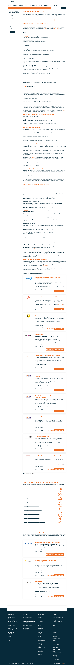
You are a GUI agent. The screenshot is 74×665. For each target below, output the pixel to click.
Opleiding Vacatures (56, 644)
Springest (54, 626)
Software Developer (41, 648)
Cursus (25, 81)
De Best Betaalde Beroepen (27, 617)
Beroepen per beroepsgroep (13, 615)
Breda (11, 23)
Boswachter (40, 629)
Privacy (31, 663)
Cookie (22, 663)
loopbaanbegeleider (27, 25)
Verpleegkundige (40, 641)
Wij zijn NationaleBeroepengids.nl (58, 630)
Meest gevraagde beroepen (27, 626)
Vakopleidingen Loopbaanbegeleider (30, 20)
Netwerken (26, 210)
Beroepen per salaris (56, 658)
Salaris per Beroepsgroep (57, 656)
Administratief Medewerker (42, 620)
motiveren (51, 199)
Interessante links (55, 636)
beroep (46, 28)
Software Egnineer (41, 650)
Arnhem (11, 29)
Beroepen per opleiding (12, 620)
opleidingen (43, 25)
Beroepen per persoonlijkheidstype (14, 622)
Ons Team (54, 633)
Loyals (63, 663)
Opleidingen (45, 5)
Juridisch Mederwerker (41, 640)
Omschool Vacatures (56, 643)
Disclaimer (27, 663)
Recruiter (39, 625)
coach (51, 134)
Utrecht (11, 20)
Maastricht (11, 28)
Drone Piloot (40, 633)
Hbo (24, 47)
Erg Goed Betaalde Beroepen (28, 620)
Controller (39, 626)
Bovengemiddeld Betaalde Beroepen (29, 621)
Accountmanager (40, 617)
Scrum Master (40, 632)
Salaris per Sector (55, 655)
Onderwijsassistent (41, 614)
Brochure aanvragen (59, 290)
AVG (48, 229)
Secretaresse (40, 643)
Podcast (49, 5)
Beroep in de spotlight (11, 625)
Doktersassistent (40, 628)
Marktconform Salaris (11, 633)
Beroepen (9, 5)
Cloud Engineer (40, 654)
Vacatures (40, 5)
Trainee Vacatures (55, 647)
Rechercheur (40, 639)
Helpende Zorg (40, 624)
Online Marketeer (41, 644)
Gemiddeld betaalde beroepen (28, 624)
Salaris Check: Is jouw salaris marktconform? (12, 636)
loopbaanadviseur (45, 265)
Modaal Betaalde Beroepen (27, 625)
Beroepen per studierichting (12, 624)
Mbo (24, 34)
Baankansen (35, 5)
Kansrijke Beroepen (26, 628)
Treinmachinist (40, 635)
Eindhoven (11, 21)
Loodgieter (39, 646)
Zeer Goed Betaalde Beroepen (28, 618)
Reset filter (12, 32)
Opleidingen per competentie (57, 620)
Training (25, 86)
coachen (63, 110)
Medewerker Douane (41, 622)
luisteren (33, 157)
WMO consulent (40, 615)
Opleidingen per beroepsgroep (58, 617)
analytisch (56, 28)
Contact (54, 635)
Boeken (54, 625)
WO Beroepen (25, 615)
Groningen (11, 26)
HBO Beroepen (25, 614)
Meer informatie (50, 290)
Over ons (53, 5)
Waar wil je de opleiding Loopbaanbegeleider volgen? (14, 12)
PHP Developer (40, 652)
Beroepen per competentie (12, 621)
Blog (56, 5)
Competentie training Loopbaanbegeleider (46, 20)
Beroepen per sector (11, 617)
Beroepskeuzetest (15, 5)
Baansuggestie (21, 5)
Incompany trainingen (56, 624)
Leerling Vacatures (56, 645)
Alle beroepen (10, 641)
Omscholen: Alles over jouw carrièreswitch (12, 629)
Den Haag (11, 18)
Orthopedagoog (40, 621)
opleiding (26, 36)
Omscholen (27, 5)
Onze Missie (55, 632)
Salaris (31, 5)
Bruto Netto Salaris (11, 632)
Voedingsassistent (41, 637)
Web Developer (40, 651)
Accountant (39, 618)
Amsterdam (12, 15)
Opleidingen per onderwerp (57, 618)
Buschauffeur (40, 636)
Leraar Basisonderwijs (41, 647)
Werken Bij (54, 640)
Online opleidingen (58, 20)
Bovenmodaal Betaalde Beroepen (28, 622)
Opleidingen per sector (56, 615)
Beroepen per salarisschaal (12, 618)
